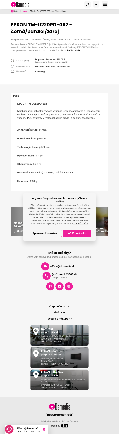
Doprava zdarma (43, 59)
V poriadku (78, 233)
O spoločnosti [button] (57, 306)
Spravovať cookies (45, 233)
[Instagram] (69, 286)
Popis (16, 95)
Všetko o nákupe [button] (57, 319)
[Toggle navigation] (87, 4)
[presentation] (106, 222)
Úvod (25, 11)
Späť (16, 11)
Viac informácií (80, 224)
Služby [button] (58, 312)
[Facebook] (50, 286)
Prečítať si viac (74, 50)
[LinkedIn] (59, 286)
